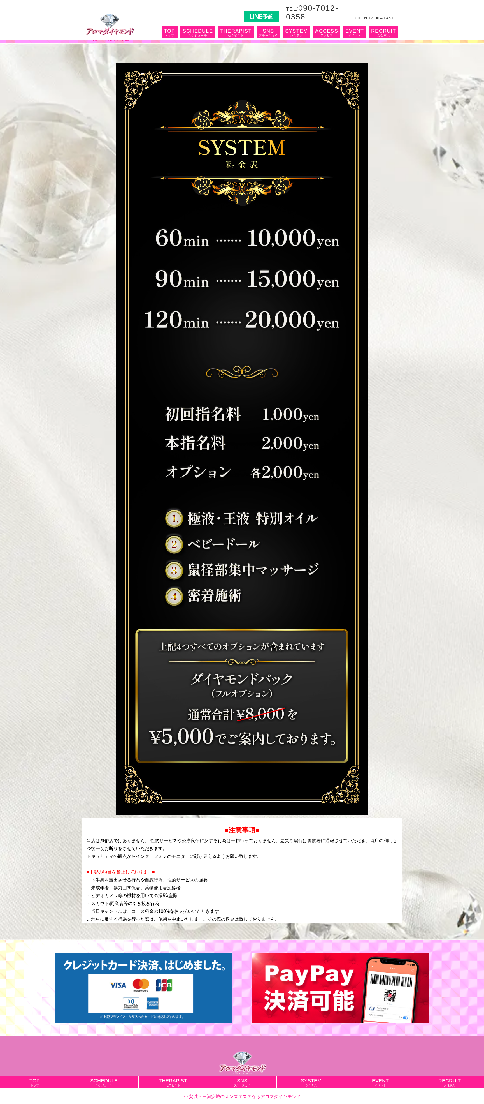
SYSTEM (296, 32)
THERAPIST (236, 32)
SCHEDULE (198, 32)
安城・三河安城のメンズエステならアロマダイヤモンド (245, 1096)
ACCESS (326, 32)
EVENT (354, 32)
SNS (268, 32)
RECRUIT (383, 32)
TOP (169, 32)
